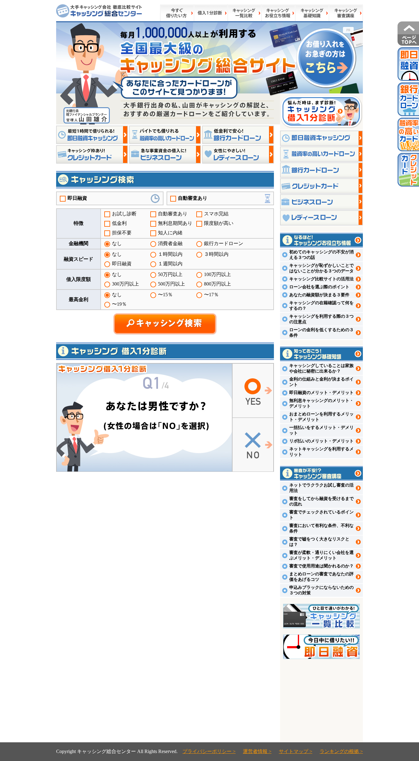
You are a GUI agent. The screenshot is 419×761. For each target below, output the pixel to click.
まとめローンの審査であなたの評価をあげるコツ (321, 577)
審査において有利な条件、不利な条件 (321, 528)
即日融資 (77, 198)
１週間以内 (170, 263)
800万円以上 (217, 283)
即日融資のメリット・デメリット (321, 392)
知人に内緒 (170, 232)
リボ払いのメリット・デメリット (321, 441)
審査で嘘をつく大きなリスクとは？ (319, 542)
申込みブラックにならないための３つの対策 (321, 590)
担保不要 (122, 232)
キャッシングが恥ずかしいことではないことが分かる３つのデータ (321, 268)
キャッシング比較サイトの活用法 (321, 279)
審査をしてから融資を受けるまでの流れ (321, 501)
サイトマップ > (295, 751)
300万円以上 (125, 283)
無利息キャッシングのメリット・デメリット (321, 403)
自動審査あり (192, 198)
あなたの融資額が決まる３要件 (319, 295)
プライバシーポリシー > (209, 751)
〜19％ (119, 304)
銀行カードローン (223, 243)
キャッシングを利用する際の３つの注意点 (321, 319)
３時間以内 (216, 254)
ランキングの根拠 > (341, 751)
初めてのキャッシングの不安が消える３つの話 (321, 255)
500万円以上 (171, 283)
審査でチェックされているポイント (321, 515)
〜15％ (165, 294)
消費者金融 (170, 243)
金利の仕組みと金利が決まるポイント (321, 382)
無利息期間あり (175, 223)
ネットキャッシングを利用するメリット (321, 452)
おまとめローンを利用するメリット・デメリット (321, 417)
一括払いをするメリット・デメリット (321, 430)
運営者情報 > (257, 751)
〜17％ (211, 294)
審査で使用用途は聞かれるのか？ (321, 566)
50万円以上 (170, 274)
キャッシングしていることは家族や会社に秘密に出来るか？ (321, 368)
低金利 (119, 223)
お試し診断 (124, 213)
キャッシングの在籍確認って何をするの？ (321, 306)
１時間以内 (170, 254)
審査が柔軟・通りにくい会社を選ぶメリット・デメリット (321, 555)
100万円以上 (217, 274)
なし (117, 243)
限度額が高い (218, 223)
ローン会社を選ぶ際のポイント (319, 287)
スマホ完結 (216, 213)
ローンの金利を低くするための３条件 (321, 332)
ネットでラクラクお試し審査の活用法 (321, 488)
